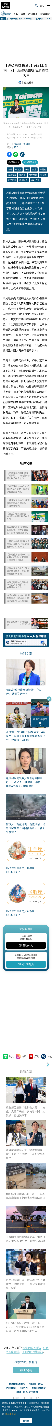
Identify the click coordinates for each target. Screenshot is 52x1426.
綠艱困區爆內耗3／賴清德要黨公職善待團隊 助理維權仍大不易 (18, 571)
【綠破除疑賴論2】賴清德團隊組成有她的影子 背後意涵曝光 (18, 503)
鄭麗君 (43, 169)
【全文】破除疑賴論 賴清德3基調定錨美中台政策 (18, 516)
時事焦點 (33, 174)
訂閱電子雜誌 (36, 1383)
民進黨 (18, 169)
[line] (16, 1398)
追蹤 (24, 1056)
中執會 (43, 174)
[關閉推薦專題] (49, 698)
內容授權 (11, 1387)
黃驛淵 (17, 143)
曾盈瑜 (26, 143)
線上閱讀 (26, 1370)
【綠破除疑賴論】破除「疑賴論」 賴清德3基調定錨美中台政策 (18, 475)
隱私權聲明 (10, 1414)
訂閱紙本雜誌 (5, 5)
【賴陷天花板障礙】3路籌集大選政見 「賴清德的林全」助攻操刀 (18, 543)
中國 (27, 169)
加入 (11, 1056)
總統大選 (12, 174)
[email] (37, 1398)
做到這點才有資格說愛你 (17, 623)
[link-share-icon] (22, 154)
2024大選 (35, 179)
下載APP (23, 1387)
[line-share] (15, 154)
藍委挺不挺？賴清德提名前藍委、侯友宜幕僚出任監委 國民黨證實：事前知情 (18, 530)
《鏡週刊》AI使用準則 (26, 1392)
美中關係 (12, 179)
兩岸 (34, 169)
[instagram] (31, 1398)
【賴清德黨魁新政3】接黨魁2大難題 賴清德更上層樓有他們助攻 (18, 557)
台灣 (10, 169)
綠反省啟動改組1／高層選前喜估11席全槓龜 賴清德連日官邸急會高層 (18, 598)
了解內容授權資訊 (32, 1351)
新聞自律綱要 (39, 1387)
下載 (49, 1056)
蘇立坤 (17, 147)
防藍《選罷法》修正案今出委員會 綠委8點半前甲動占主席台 (17, 584)
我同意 (26, 1420)
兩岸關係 (23, 179)
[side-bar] (48, 5)
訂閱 (36, 1056)
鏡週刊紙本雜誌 (32, 1347)
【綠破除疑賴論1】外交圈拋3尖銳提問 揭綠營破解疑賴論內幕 (18, 489)
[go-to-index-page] (20, 82)
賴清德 (22, 174)
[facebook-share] (9, 154)
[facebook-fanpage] (24, 1398)
